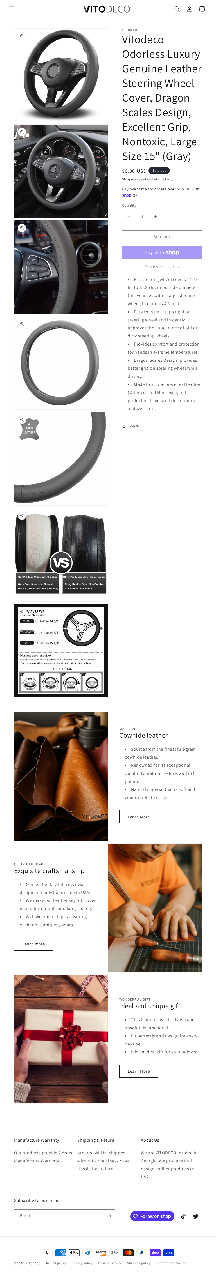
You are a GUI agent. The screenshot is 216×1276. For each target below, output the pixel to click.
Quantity (129, 205)
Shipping (129, 179)
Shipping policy (138, 1263)
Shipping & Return (95, 1140)
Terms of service (110, 1263)
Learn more (33, 943)
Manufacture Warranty (36, 1140)
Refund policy (56, 1263)
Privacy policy (82, 1263)
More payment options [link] (162, 266)
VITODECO (33, 1263)
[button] (12, 9)
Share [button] (134, 426)
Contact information (171, 1263)
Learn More (139, 816)
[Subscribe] (109, 1215)
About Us (150, 1140)
